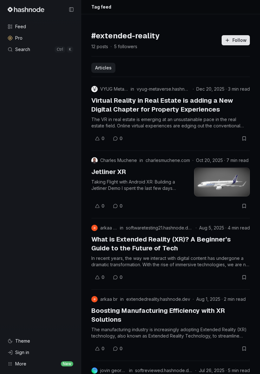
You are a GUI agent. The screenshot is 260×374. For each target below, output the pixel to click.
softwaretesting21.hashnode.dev (159, 227)
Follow (239, 40)
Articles (103, 67)
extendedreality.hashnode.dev (158, 299)
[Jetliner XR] (222, 182)
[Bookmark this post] (244, 138)
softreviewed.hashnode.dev (164, 370)
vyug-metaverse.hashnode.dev (163, 89)
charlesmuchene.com (168, 160)
